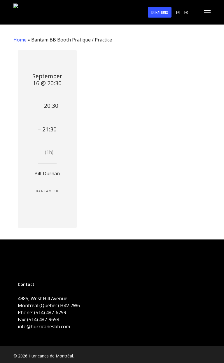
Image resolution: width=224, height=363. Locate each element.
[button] (207, 12)
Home (20, 40)
